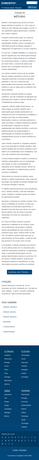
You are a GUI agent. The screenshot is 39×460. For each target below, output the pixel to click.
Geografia (24, 369)
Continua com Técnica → (19, 272)
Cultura (7, 390)
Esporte (23, 409)
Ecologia (24, 398)
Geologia (7, 377)
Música (6, 416)
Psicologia (24, 416)
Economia (24, 401)
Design (6, 401)
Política (23, 412)
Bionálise (7, 322)
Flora (6, 373)
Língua (6, 405)
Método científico (10, 307)
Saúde (23, 420)
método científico (19, 53)
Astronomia (8, 359)
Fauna (6, 366)
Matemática (8, 380)
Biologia (7, 362)
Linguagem (8, 409)
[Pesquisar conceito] (36, 3)
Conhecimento (9, 327)
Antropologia (25, 355)
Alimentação (25, 394)
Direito (23, 359)
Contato (15, 450)
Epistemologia (9, 332)
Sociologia (24, 377)
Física (6, 369)
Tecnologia (24, 423)
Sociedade (25, 390)
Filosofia (24, 366)
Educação (18, 7)
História (23, 373)
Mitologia (7, 412)
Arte (5, 398)
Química (7, 384)
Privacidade (22, 450)
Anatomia (7, 355)
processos (5, 99)
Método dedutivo (10, 317)
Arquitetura (7, 394)
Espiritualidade (26, 405)
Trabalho (24, 427)
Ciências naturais (9, 7)
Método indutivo (9, 312)
